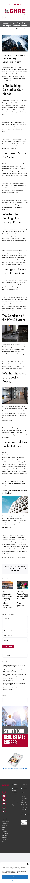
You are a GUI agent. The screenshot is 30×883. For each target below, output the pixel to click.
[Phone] (4, 811)
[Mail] (4, 807)
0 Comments (23, 557)
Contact (14, 807)
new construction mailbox (18, 411)
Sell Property (15, 794)
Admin (5, 557)
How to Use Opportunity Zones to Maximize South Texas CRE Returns (14, 684)
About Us (14, 790)
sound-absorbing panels (14, 112)
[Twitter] (4, 796)
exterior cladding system (9, 457)
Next (25, 29)
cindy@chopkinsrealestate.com (19, 2)
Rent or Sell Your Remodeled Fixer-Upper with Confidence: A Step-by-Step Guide (14, 675)
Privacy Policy (18, 880)
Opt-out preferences (11, 880)
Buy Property (15, 792)
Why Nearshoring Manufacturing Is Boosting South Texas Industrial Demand (7, 598)
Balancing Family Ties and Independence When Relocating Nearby (14, 688)
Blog (18, 557)
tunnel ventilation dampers (9, 351)
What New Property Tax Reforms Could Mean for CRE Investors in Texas (22, 597)
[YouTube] (4, 803)
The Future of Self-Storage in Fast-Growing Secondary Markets (13, 679)
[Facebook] (4, 792)
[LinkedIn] (4, 800)
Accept (15, 877)
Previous (19, 29)
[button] (27, 864)
